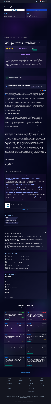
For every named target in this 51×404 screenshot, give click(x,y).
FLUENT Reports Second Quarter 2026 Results (35, 337)
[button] (37, 1)
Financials (13, 37)
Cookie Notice (20, 381)
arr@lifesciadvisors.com (10, 165)
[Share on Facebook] (44, 90)
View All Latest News (25, 372)
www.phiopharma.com (13, 126)
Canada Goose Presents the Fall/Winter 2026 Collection (13, 337)
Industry (7, 283)
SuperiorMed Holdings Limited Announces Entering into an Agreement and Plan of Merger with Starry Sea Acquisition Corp (36, 360)
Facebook (42, 381)
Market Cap (8, 276)
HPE (5, 13)
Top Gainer (21, 312)
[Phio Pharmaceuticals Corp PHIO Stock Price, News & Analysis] (7, 205)
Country (7, 292)
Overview (7, 37)
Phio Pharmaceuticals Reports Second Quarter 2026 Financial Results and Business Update (23, 236)
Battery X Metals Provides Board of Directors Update (35, 348)
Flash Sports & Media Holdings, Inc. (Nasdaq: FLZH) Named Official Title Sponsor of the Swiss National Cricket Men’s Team (35, 315)
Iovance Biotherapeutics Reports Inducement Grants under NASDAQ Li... (36, 16)
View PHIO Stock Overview (25, 209)
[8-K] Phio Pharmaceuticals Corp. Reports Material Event (16, 268)
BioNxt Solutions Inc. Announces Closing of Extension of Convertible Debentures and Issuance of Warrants (36, 327)
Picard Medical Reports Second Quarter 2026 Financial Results (14, 315)
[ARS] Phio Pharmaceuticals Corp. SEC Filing (14, 262)
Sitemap (9, 388)
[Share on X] (40, 90)
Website (7, 289)
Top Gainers (31, 381)
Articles (31, 380)
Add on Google (35, 86)
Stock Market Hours (31, 393)
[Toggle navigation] (46, 1)
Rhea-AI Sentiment (23, 48)
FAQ (9, 385)
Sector (7, 286)
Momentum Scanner (31, 386)
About (9, 380)
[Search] (43, 1)
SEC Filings (25, 37)
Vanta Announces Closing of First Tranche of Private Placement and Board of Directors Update (14, 360)
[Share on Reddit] (42, 90)
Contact (9, 381)
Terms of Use (20, 380)
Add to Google (41, 385)
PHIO (6, 94)
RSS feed (41, 380)
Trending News (9, 7)
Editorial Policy (9, 383)
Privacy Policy (20, 383)
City (6, 295)
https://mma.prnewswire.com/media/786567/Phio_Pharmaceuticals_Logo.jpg (24, 102)
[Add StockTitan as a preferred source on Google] (45, 90)
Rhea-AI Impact (9, 48)
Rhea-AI (9, 386)
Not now (43, 86)
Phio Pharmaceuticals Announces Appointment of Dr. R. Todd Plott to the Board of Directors (23, 243)
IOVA (27, 13)
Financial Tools (31, 391)
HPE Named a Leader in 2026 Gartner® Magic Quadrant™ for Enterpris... (14, 16)
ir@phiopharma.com (9, 159)
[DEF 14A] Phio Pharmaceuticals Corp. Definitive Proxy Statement (18, 265)
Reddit (41, 383)
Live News (31, 389)
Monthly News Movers (31, 385)
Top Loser (44, 312)
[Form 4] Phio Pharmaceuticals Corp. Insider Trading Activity (17, 256)
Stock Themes (31, 388)
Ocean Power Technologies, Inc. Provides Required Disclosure (14, 348)
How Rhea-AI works (25, 81)
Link (6, 290)
